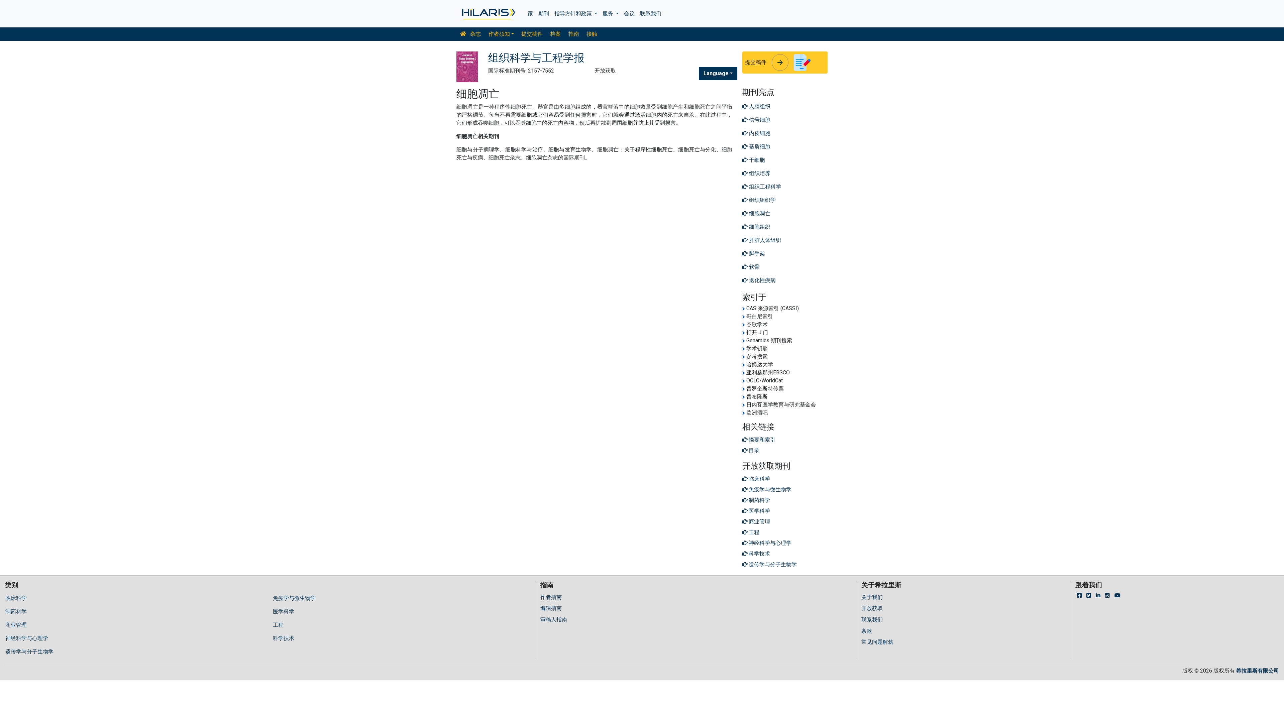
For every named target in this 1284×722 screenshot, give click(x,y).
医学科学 (283, 611)
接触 (591, 34)
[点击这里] (488, 13)
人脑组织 (759, 106)
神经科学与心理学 (26, 638)
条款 (866, 631)
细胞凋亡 (759, 213)
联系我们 (650, 13)
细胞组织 (759, 227)
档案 (555, 34)
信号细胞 (759, 120)
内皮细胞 (759, 133)
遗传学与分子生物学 (29, 651)
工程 (278, 625)
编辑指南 (551, 608)
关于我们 (872, 597)
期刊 (543, 13)
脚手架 (756, 253)
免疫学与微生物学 (294, 598)
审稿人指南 (553, 619)
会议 (629, 13)
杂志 (475, 34)
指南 (573, 34)
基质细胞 (759, 146)
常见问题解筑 (877, 642)
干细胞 (756, 160)
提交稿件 (532, 34)
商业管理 (16, 625)
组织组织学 (762, 200)
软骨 (754, 267)
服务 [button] (609, 13)
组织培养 (759, 173)
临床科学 (16, 598)
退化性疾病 (762, 280)
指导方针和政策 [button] (573, 13)
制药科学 (16, 611)
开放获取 (872, 608)
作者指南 (551, 597)
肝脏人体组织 (764, 240)
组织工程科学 (764, 187)
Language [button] (716, 73)
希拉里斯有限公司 (1257, 671)
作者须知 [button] (499, 34)
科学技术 (283, 638)
